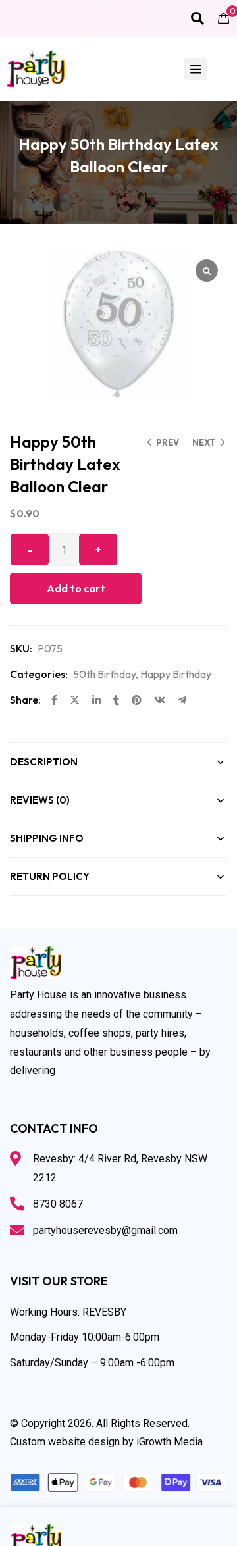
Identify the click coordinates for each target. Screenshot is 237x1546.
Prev (167, 442)
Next (204, 442)
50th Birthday (104, 674)
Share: (25, 699)
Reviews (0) (40, 800)
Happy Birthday (175, 674)
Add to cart (76, 588)
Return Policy (50, 876)
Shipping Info (47, 838)
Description (44, 762)
